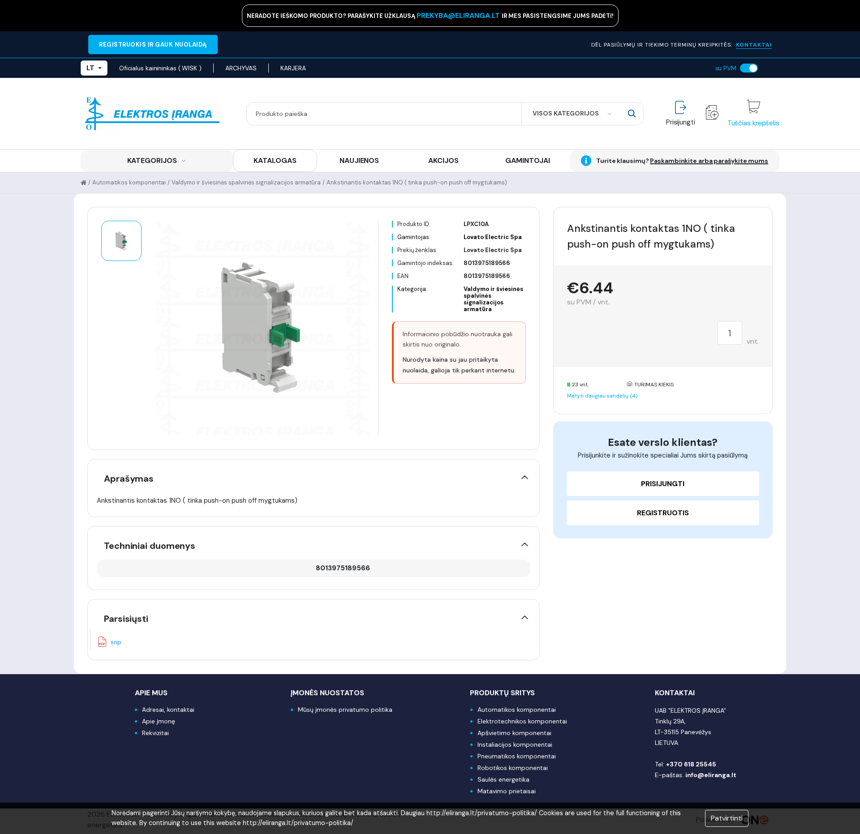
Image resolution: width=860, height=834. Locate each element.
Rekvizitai (155, 733)
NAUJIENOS (359, 160)
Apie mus (151, 692)
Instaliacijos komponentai (514, 744)
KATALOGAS (275, 160)
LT (90, 68)
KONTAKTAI (754, 44)
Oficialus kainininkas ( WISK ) (160, 68)
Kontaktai (675, 692)
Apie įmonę (158, 721)
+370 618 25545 (691, 764)
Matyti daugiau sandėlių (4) (602, 395)
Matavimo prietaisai (506, 791)
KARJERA (292, 68)
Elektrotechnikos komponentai (522, 721)
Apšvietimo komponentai (514, 733)
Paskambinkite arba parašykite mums (709, 161)
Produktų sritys (502, 692)
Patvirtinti (727, 818)
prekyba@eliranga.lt (459, 15)
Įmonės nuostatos (327, 692)
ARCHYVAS (241, 68)
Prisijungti (662, 483)
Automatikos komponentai (129, 182)
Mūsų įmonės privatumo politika (345, 710)
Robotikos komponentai (512, 768)
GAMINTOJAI (527, 160)
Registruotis (663, 513)
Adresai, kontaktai (168, 710)
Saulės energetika (503, 779)
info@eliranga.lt (710, 775)
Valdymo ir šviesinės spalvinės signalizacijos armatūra (246, 182)
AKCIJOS (443, 160)
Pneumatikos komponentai (516, 756)
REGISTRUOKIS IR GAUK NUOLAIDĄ (153, 44)
